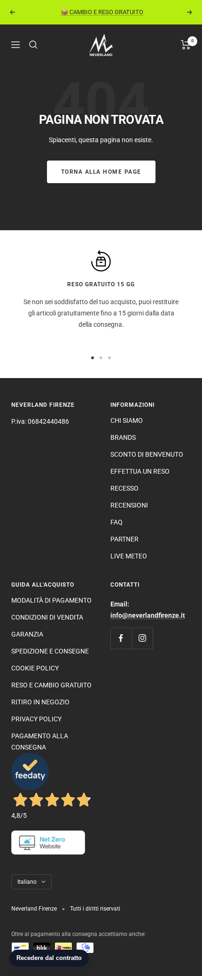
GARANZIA (27, 634)
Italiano (27, 882)
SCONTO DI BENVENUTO (146, 454)
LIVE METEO (128, 556)
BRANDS (123, 437)
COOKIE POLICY (35, 668)
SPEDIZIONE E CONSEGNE (50, 651)
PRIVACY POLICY (36, 719)
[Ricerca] (33, 44)
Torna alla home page (101, 172)
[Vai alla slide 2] (101, 357)
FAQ (116, 522)
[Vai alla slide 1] (92, 357)
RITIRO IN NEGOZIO (40, 702)
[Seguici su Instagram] (142, 638)
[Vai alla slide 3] (109, 357)
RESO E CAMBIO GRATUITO (51, 685)
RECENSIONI (129, 505)
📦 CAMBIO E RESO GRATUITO (102, 12)
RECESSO (124, 488)
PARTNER (124, 539)
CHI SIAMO (126, 420)
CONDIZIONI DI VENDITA (47, 617)
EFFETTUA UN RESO (140, 471)
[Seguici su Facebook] (121, 638)
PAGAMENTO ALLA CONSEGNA (39, 741)
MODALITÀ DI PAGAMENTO (51, 600)
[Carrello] (186, 44)
